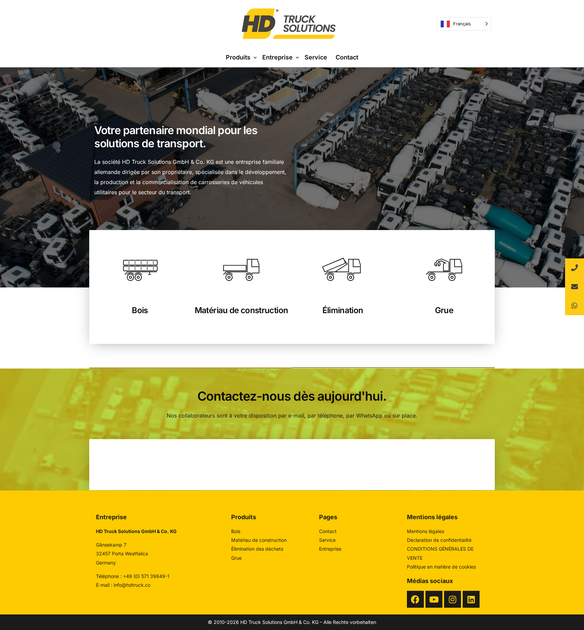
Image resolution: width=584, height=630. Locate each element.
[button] (574, 305)
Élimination (342, 310)
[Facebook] (415, 599)
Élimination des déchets (257, 549)
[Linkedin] (471, 599)
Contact (328, 531)
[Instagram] (452, 599)
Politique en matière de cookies (441, 567)
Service (327, 540)
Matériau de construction (241, 310)
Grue (444, 310)
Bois (140, 310)
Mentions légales (425, 531)
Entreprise (330, 549)
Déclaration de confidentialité (439, 540)
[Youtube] (433, 599)
